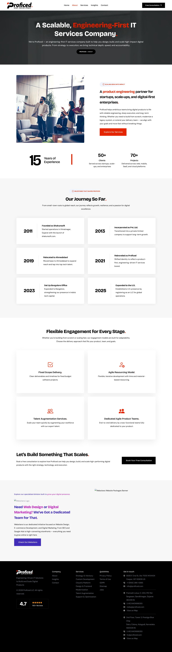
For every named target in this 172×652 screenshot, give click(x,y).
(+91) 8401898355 (135, 603)
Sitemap (103, 586)
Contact (104, 5)
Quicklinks (104, 571)
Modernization (82, 589)
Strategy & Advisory (84, 575)
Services (84, 5)
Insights (94, 5)
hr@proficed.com (134, 635)
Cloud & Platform (83, 582)
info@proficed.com (135, 586)
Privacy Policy (106, 575)
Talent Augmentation (85, 593)
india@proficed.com (135, 607)
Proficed (82, 52)
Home (66, 5)
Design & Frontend (84, 586)
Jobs (102, 589)
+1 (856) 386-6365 (135, 582)
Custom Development (85, 579)
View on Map (132, 610)
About (75, 5)
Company (56, 571)
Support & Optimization (86, 596)
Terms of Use (105, 579)
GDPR (102, 582)
